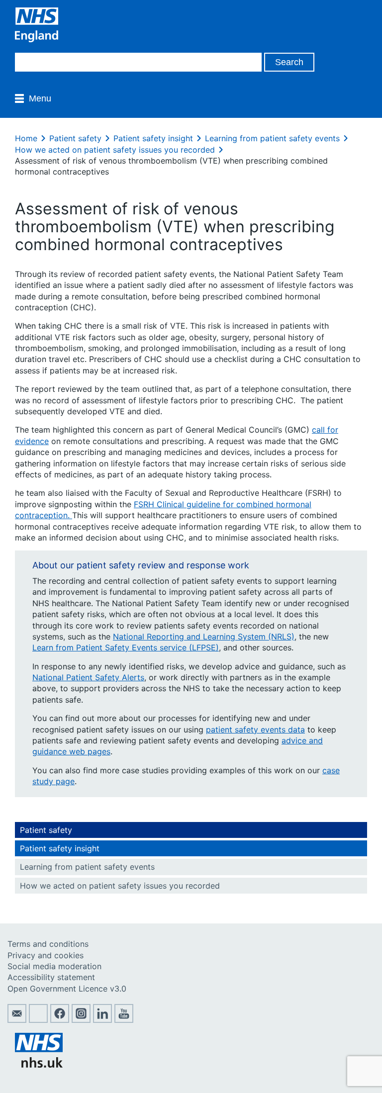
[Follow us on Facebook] (59, 1020)
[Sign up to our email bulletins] (16, 1020)
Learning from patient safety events (272, 138)
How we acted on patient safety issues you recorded (115, 150)
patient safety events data (255, 729)
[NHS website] (39, 1065)
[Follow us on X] (38, 1020)
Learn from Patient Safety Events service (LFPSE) (125, 647)
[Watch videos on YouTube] (123, 1020)
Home (26, 138)
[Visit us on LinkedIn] (102, 1020)
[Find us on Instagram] (81, 1020)
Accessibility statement (51, 977)
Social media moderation (54, 966)
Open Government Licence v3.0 (66, 989)
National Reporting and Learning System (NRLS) (203, 636)
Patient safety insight (153, 138)
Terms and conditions (48, 944)
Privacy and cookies (45, 955)
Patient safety (75, 138)
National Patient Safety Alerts (88, 677)
